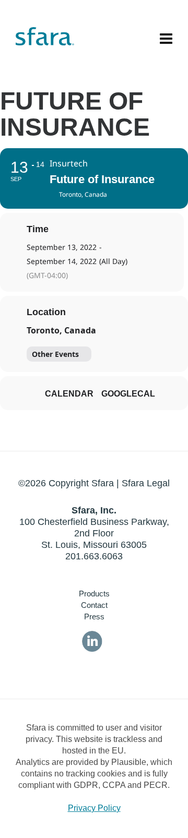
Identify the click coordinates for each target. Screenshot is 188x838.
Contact (94, 605)
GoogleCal (128, 393)
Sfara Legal (146, 483)
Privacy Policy (94, 808)
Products (94, 593)
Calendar (69, 393)
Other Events (55, 354)
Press (94, 616)
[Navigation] (166, 39)
